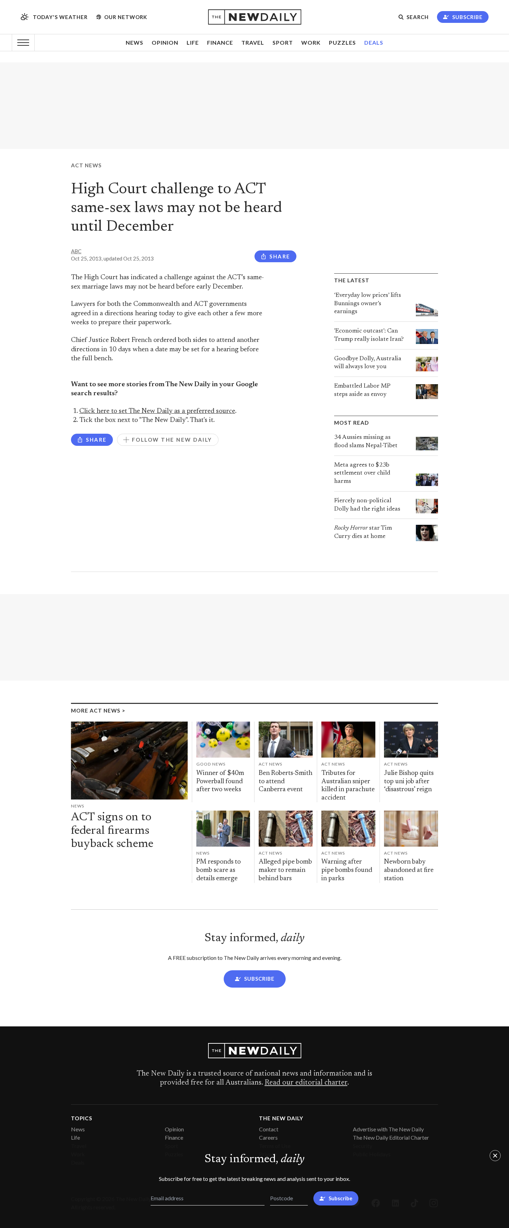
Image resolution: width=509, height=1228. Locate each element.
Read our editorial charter (306, 1083)
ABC (76, 251)
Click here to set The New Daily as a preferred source (157, 411)
